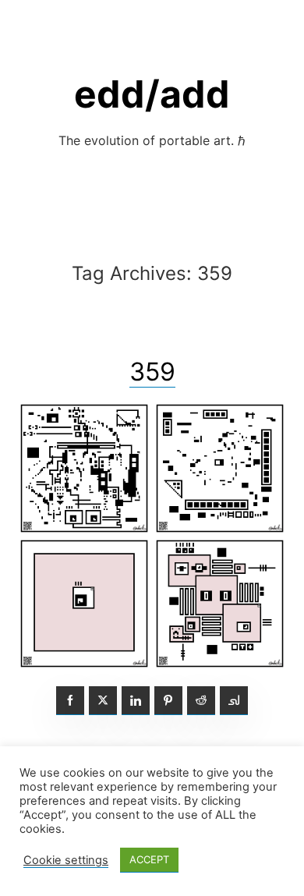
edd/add (152, 94)
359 (152, 371)
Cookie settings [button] (65, 860)
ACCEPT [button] (149, 859)
